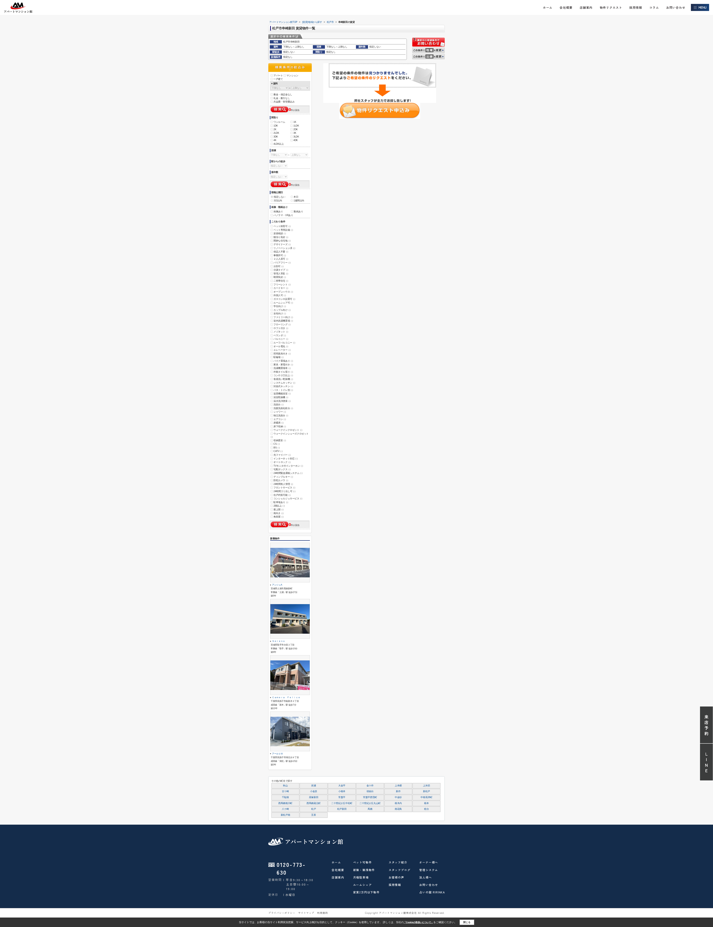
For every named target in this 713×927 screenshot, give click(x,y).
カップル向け (282, 310)
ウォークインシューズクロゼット (290, 435)
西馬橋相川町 (285, 803)
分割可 (279, 266)
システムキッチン (284, 382)
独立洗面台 (281, 415)
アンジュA (277, 585)
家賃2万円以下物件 (366, 892)
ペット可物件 (362, 862)
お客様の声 (396, 877)
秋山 (285, 785)
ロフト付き (281, 328)
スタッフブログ (400, 870)
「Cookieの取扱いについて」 (418, 922)
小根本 (341, 791)
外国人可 (280, 295)
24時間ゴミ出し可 (284, 491)
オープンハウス (283, 291)
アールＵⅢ (277, 753)
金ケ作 (370, 785)
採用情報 (635, 7)
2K (275, 129)
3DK (276, 136)
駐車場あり (281, 502)
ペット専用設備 (283, 229)
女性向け (280, 313)
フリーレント (282, 284)
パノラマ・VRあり (283, 215)
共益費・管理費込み (284, 101)
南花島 (398, 809)
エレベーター (282, 350)
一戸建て (278, 79)
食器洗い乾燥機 (283, 379)
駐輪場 (279, 357)
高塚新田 (313, 797)
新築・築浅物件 (364, 870)
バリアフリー (282, 262)
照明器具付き (282, 353)
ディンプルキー (283, 476)
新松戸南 (285, 815)
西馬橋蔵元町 (314, 803)
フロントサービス (284, 487)
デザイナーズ (282, 244)
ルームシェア (362, 885)
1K (294, 122)
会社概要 (566, 7)
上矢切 (426, 785)
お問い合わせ (675, 7)
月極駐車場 (361, 877)
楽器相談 (280, 233)
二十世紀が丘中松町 (341, 803)
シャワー (280, 411)
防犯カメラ (281, 480)
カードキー (281, 288)
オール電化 (281, 346)
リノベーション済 (284, 248)
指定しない (279, 196)
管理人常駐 (281, 273)
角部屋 (279, 516)
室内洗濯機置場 (283, 320)
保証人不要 (281, 251)
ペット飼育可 (282, 226)
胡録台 (370, 791)
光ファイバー (282, 454)
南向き (279, 513)
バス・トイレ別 (283, 390)
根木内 (398, 803)
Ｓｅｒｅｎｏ (278, 641)
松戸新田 (342, 809)
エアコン (280, 419)
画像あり (278, 211)
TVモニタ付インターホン (288, 465)
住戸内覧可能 (282, 495)
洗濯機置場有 (282, 368)
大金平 (341, 785)
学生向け (280, 306)
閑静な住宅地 (282, 240)
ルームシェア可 (283, 302)
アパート (278, 75)
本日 (296, 196)
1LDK (296, 125)
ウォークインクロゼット (288, 430)
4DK (295, 140)
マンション (292, 75)
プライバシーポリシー (281, 913)
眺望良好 (280, 277)
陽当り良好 (281, 237)
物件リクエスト (611, 7)
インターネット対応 (285, 458)
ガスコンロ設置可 (284, 299)
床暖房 (279, 422)
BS (277, 447)
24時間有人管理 (283, 484)
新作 (398, 791)
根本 (426, 803)
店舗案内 (586, 7)
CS (277, 444)
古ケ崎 (285, 791)
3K (294, 133)
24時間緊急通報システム (288, 473)
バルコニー (281, 339)
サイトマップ (306, 913)
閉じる (467, 922)
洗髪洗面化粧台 (283, 408)
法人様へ (425, 877)
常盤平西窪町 (370, 797)
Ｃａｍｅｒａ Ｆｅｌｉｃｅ (286, 697)
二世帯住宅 (281, 280)
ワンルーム (279, 122)
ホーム (548, 7)
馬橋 (370, 809)
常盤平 (341, 797)
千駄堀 (285, 797)
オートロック (282, 462)
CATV (278, 451)
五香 (313, 815)
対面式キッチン (283, 386)
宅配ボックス (282, 469)
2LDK (276, 133)
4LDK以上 (279, 143)
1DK (276, 125)
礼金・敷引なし (282, 98)
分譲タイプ (281, 269)
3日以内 (278, 200)
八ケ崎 (285, 809)
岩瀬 (313, 785)
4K (275, 140)
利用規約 (322, 913)
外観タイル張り (283, 371)
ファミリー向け (283, 317)
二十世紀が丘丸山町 (370, 803)
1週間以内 (299, 200)
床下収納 (280, 426)
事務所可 (280, 255)
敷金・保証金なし (283, 94)
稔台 (426, 809)
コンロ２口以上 (283, 375)
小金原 (313, 791)
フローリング (282, 324)
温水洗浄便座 (282, 401)
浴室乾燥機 (281, 397)
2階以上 (279, 505)
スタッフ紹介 (398, 862)
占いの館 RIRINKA (432, 892)
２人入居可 (281, 258)
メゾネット (281, 331)
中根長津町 (426, 797)
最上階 (279, 509)
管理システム (428, 870)
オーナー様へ (428, 862)
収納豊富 (280, 440)
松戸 (313, 809)
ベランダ (280, 335)
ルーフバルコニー (284, 342)
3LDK (296, 136)
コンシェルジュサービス (288, 498)
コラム (654, 7)
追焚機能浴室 (282, 393)
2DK (295, 129)
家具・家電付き (283, 364)
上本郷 (398, 785)
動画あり (298, 211)
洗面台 (279, 404)
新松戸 (426, 791)
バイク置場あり (283, 360)
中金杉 (398, 797)
